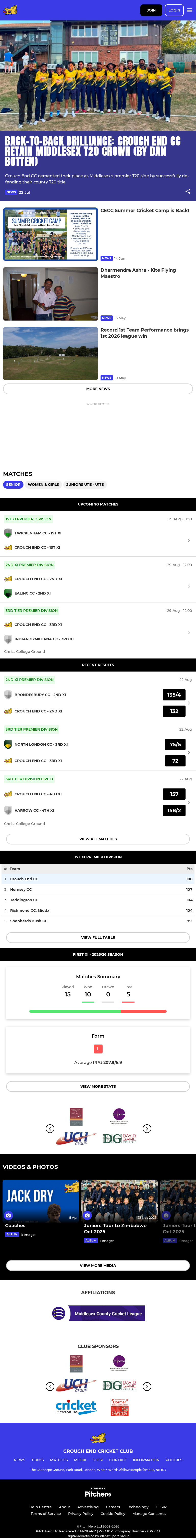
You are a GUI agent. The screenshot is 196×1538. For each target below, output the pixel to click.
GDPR (161, 1507)
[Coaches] (41, 1201)
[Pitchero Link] (98, 1495)
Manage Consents (149, 1513)
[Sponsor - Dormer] (119, 1408)
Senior (13, 484)
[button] (188, 192)
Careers (113, 1507)
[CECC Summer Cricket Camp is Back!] (50, 234)
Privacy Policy (80, 1513)
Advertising (88, 1507)
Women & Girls (43, 484)
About (64, 1507)
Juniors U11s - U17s (85, 484)
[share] (188, 191)
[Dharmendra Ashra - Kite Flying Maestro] (50, 294)
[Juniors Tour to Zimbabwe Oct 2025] (119, 1201)
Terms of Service (46, 1513)
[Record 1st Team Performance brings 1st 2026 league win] (50, 353)
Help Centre (40, 1507)
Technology (138, 1507)
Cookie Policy (113, 1513)
